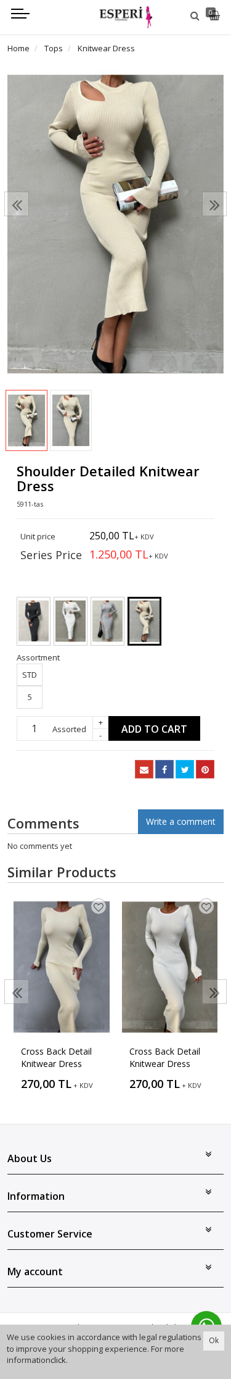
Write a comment (181, 821)
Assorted (69, 729)
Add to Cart (154, 729)
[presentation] (16, 204)
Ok (214, 1340)
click (58, 1359)
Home (18, 48)
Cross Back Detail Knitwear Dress (56, 1057)
